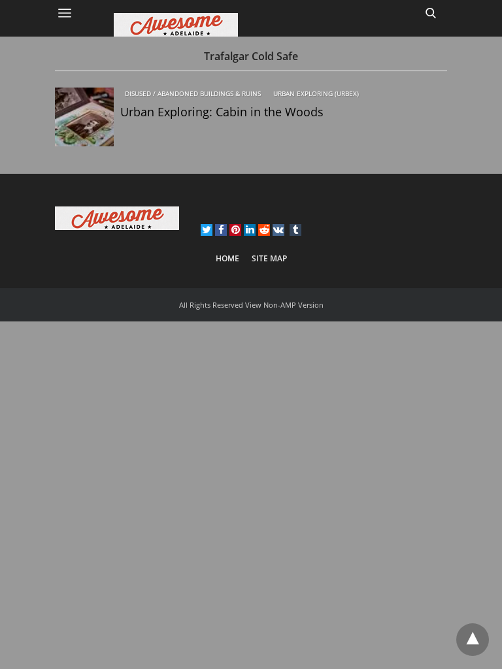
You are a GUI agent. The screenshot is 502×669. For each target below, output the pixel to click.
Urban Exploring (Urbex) (316, 93)
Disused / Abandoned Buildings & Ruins (193, 93)
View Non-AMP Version (284, 305)
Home (227, 258)
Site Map (269, 258)
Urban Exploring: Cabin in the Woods (222, 112)
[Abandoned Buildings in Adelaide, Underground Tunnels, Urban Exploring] (251, 25)
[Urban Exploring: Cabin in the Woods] (84, 117)
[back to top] (472, 639)
